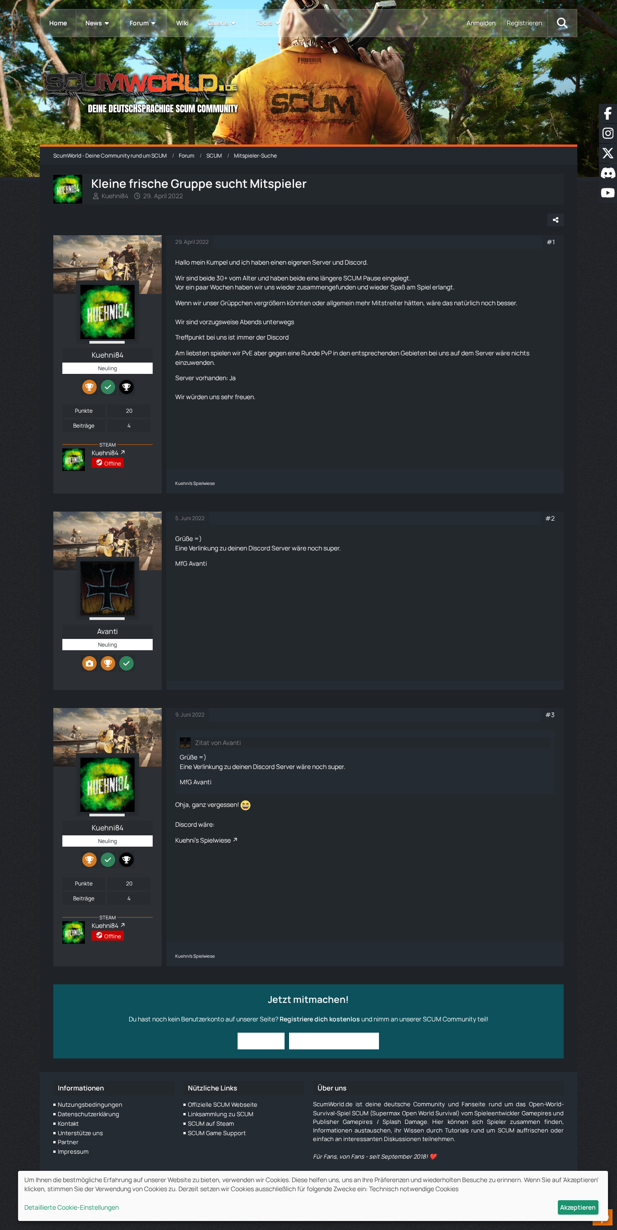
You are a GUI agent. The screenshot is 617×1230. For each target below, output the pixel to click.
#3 (550, 714)
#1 (551, 242)
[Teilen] (555, 220)
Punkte (84, 411)
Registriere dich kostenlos (320, 1019)
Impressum (73, 1151)
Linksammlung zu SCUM (220, 1114)
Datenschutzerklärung (88, 1114)
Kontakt (68, 1123)
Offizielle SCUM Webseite (222, 1104)
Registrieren (524, 23)
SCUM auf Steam (211, 1123)
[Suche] (562, 23)
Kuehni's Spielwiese (203, 840)
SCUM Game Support (217, 1133)
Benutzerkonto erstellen (334, 1040)
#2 (550, 518)
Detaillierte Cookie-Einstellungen (71, 1207)
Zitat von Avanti (218, 742)
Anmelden (481, 23)
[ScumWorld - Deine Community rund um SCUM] (308, 90)
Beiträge (83, 425)
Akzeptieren (578, 1207)
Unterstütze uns (80, 1133)
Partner (68, 1142)
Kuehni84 (115, 195)
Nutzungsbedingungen (90, 1104)
